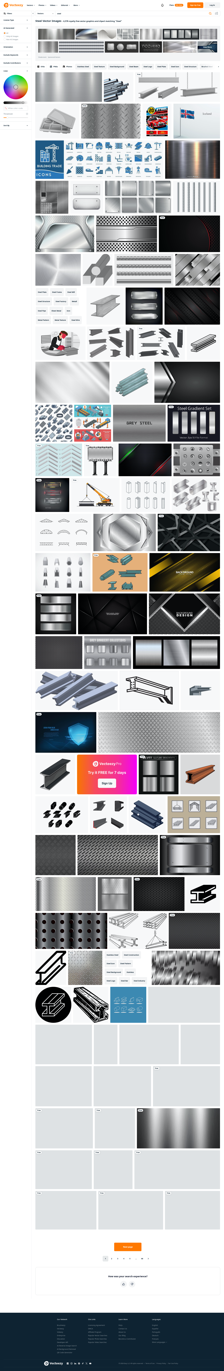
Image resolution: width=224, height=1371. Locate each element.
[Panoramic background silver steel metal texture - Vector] (68, 87)
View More (207, 47)
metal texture (60, 320)
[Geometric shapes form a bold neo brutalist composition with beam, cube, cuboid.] (203, 894)
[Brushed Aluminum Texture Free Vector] (192, 1210)
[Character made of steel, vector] (200, 1044)
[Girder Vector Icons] (122, 1086)
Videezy (60, 1332)
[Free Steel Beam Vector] (161, 343)
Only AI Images (12, 36)
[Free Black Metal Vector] (194, 931)
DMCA (90, 1329)
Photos (41, 5)
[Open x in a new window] (86, 1363)
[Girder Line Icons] (145, 495)
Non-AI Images (12, 39)
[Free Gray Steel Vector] (139, 423)
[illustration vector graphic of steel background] (187, 382)
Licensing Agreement (96, 1325)
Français (155, 1339)
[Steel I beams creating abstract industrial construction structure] (76, 690)
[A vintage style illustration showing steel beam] (90, 1005)
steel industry (139, 981)
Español (155, 1329)
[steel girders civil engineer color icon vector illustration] (203, 343)
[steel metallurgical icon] (149, 1044)
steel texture (99, 66)
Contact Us (123, 1329)
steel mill (71, 292)
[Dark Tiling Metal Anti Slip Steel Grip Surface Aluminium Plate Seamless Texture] (55, 855)
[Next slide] (216, 66)
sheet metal (56, 311)
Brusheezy (61, 1325)
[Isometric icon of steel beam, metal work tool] (147, 814)
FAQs (121, 1325)
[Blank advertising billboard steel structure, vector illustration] (100, 460)
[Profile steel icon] (108, 814)
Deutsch (155, 1335)
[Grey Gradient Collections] (107, 652)
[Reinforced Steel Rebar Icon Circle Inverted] (53, 1005)
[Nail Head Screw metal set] (196, 460)
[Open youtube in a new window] (90, 1363)
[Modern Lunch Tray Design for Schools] (57, 121)
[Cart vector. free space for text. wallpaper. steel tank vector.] (115, 1128)
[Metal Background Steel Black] (113, 1169)
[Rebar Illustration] (196, 197)
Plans (171, 5)
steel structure (190, 66)
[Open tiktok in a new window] (83, 1363)
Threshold (8, 114)
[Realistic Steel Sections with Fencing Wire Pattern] (186, 1086)
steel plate (161, 66)
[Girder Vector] (63, 572)
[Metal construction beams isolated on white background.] (63, 1086)
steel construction (131, 955)
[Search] (210, 13)
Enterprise (61, 1335)
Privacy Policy (161, 1363)
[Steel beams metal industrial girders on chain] (177, 87)
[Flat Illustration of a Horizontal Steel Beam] (200, 774)
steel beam (133, 66)
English (155, 1325)
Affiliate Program (94, 1332)
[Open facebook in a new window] (68, 1363)
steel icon (175, 66)
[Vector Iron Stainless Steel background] (72, 382)
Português (156, 1332)
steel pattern (125, 963)
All (7, 33)
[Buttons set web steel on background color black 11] (52, 495)
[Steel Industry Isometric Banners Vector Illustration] (92, 423)
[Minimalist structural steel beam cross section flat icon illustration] (200, 690)
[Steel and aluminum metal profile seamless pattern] (53, 423)
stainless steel (83, 66)
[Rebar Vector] (64, 1128)
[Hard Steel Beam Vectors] (196, 495)
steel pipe (42, 311)
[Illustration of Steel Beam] (105, 306)
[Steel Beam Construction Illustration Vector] (194, 814)
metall (74, 301)
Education (61, 1339)
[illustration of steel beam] (55, 774)
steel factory (61, 301)
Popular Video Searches (97, 1342)
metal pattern (43, 320)
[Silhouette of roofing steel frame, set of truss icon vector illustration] (63, 532)
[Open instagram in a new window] (71, 1363)
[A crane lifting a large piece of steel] (95, 495)
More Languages (158, 1342)
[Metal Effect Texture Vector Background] (192, 159)
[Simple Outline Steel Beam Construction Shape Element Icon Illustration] (50, 968)
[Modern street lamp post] (105, 1044)
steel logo (148, 66)
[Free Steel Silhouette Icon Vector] (61, 814)
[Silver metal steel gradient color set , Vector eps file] (194, 423)
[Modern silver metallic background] (190, 855)
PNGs (55, 66)
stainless (130, 972)
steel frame (57, 292)
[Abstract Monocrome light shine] (184, 1005)
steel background (117, 66)
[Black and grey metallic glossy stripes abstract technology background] (197, 270)
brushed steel (207, 66)
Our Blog (122, 1335)
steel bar (124, 981)
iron (68, 311)
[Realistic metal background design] (65, 894)
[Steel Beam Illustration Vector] (120, 572)
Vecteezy (60, 1329)
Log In (212, 5)
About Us (122, 1332)
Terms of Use (150, 1363)
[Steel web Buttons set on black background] (144, 306)
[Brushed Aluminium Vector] (63, 1044)
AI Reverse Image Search (67, 1346)
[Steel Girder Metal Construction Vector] (111, 343)
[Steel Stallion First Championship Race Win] (157, 121)
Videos (52, 5)
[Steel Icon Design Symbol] (98, 270)
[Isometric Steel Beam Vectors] (58, 460)
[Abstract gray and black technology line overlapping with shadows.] (189, 532)
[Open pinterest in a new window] (79, 1363)
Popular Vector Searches (97, 1335)
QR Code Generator (64, 1352)
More (75, 5)
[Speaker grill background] (58, 652)
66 (142, 1258)
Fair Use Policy (173, 1363)
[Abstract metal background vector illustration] (65, 1210)
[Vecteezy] (13, 5)
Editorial (64, 5)
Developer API (62, 1342)
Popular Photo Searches (97, 1339)
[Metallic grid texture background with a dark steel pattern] (159, 894)
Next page (128, 1247)
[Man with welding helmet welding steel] (60, 343)
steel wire (75, 320)
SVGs (43, 66)
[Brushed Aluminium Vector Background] (58, 270)
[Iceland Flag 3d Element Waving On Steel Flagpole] (196, 121)
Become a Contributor (127, 1339)
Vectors (30, 5)
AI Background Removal (66, 1349)
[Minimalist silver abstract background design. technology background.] (124, 532)
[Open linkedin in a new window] (75, 1363)
